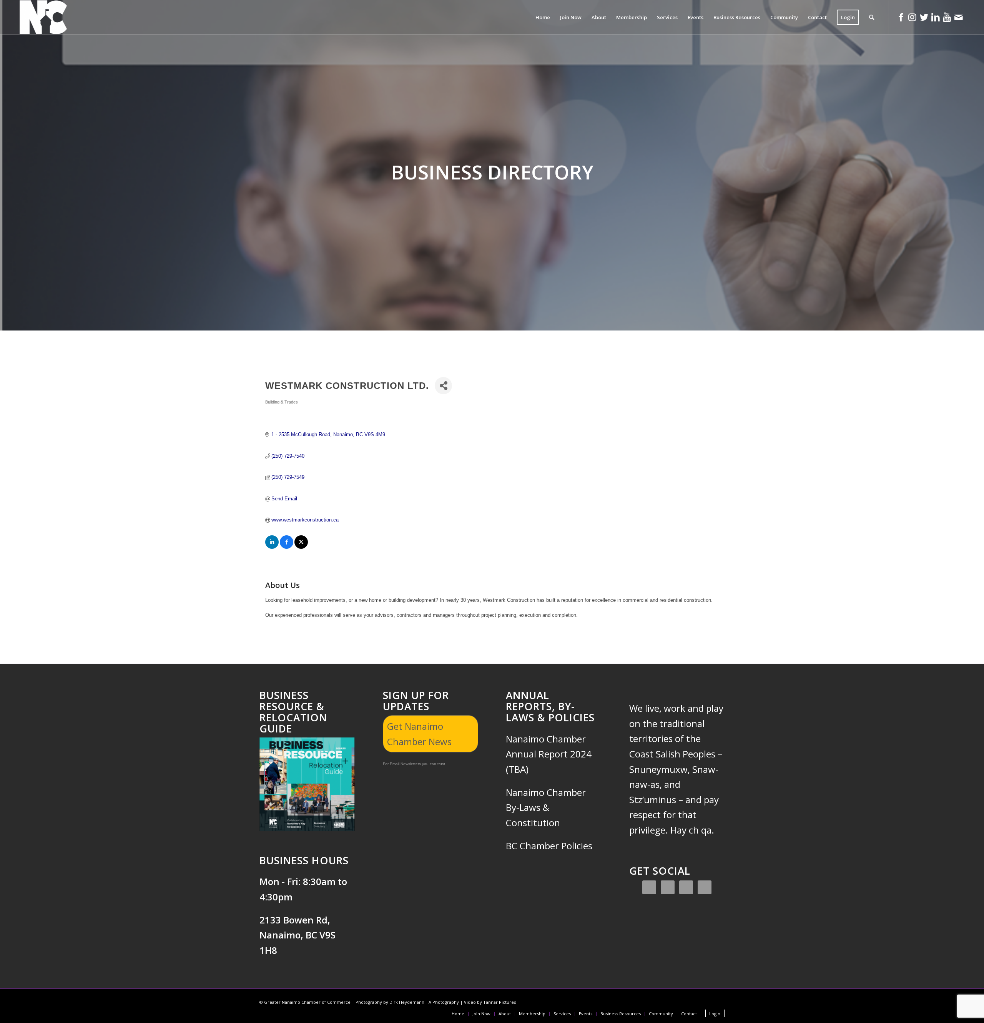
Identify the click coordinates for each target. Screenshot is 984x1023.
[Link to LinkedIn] (935, 17)
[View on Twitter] (301, 547)
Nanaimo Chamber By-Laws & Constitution (546, 807)
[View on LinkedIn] (272, 547)
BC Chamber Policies (549, 845)
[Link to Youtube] (947, 17)
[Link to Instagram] (912, 17)
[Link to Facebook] (901, 17)
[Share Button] (443, 385)
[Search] (871, 17)
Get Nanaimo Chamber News (419, 734)
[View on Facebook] (286, 547)
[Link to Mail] (958, 17)
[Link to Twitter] (924, 17)
